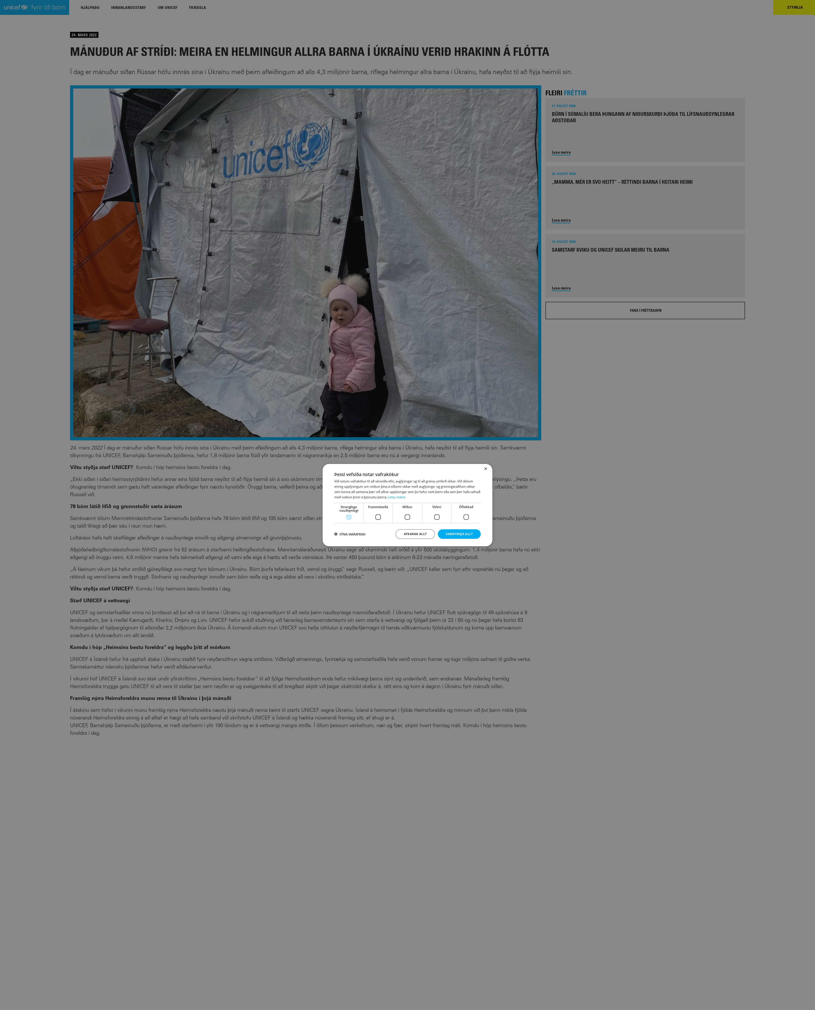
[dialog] (407, 505)
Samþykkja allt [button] (459, 534)
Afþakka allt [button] (415, 534)
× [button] (485, 468)
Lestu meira (396, 497)
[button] (349, 534)
